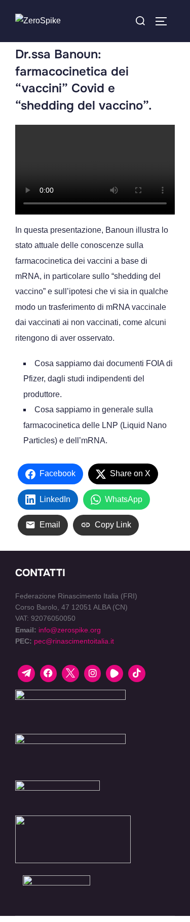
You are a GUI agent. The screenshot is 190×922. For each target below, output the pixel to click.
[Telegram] (26, 673)
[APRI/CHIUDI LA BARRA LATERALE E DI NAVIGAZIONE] (165, 21)
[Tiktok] (137, 673)
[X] (70, 673)
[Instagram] (93, 673)
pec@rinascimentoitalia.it (74, 641)
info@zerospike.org (70, 630)
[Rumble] (114, 673)
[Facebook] (48, 673)
